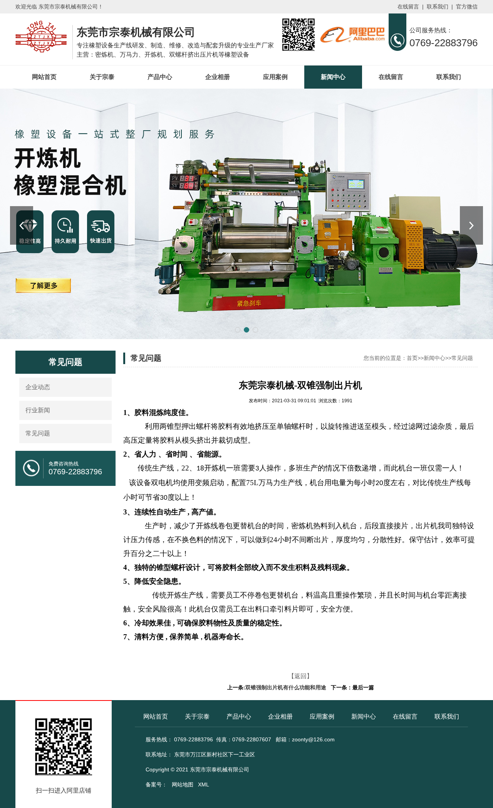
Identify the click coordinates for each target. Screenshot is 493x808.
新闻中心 (333, 77)
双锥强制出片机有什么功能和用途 (285, 687)
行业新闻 (37, 410)
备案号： (156, 784)
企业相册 (217, 77)
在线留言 (408, 7)
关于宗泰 (102, 77)
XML (203, 784)
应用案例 (275, 77)
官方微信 (467, 7)
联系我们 (437, 7)
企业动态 (37, 387)
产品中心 (160, 77)
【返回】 (300, 676)
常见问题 (37, 433)
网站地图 (182, 784)
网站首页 (44, 77)
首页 (412, 358)
